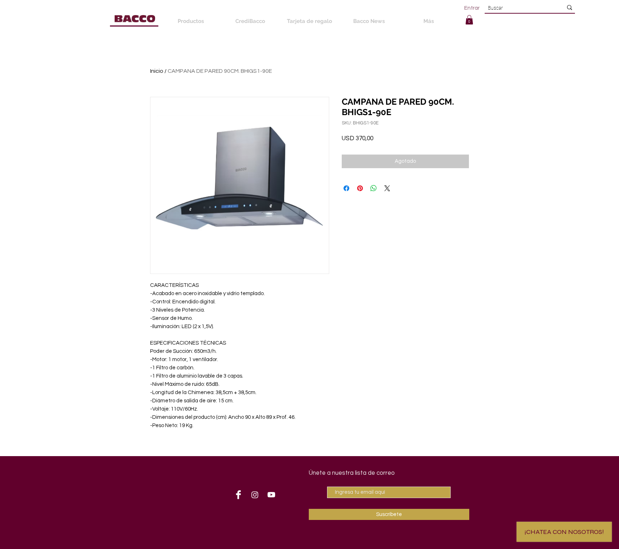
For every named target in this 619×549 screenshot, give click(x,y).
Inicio (156, 71)
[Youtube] (271, 494)
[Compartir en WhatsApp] (373, 188)
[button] (469, 19)
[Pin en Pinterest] (360, 188)
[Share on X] (387, 188)
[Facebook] (238, 494)
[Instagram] (254, 494)
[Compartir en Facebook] (346, 188)
